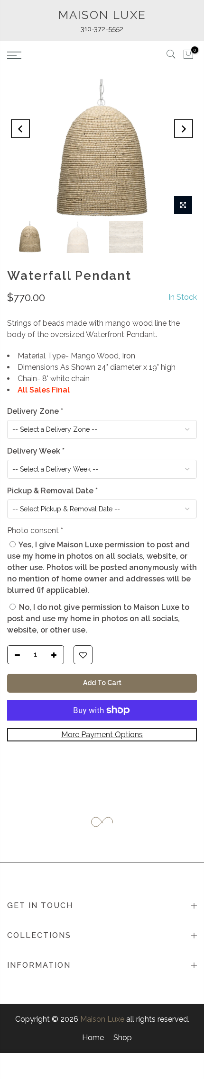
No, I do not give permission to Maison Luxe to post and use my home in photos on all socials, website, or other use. (98, 618)
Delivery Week (36, 450)
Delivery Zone (35, 411)
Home (93, 1037)
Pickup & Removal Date (52, 490)
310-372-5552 (102, 29)
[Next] (183, 128)
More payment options (102, 734)
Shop (122, 1037)
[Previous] (20, 128)
